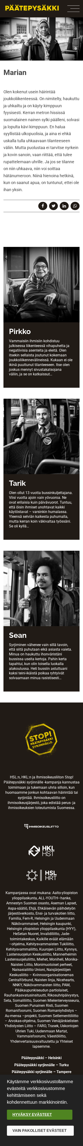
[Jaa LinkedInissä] (64, 206)
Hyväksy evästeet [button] (32, 1115)
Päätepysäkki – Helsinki (41, 1058)
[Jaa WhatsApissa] (75, 206)
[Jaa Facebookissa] (42, 206)
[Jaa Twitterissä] (53, 206)
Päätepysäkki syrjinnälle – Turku (41, 1065)
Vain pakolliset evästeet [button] (39, 1131)
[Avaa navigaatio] (73, 8)
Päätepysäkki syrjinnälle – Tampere (41, 1072)
